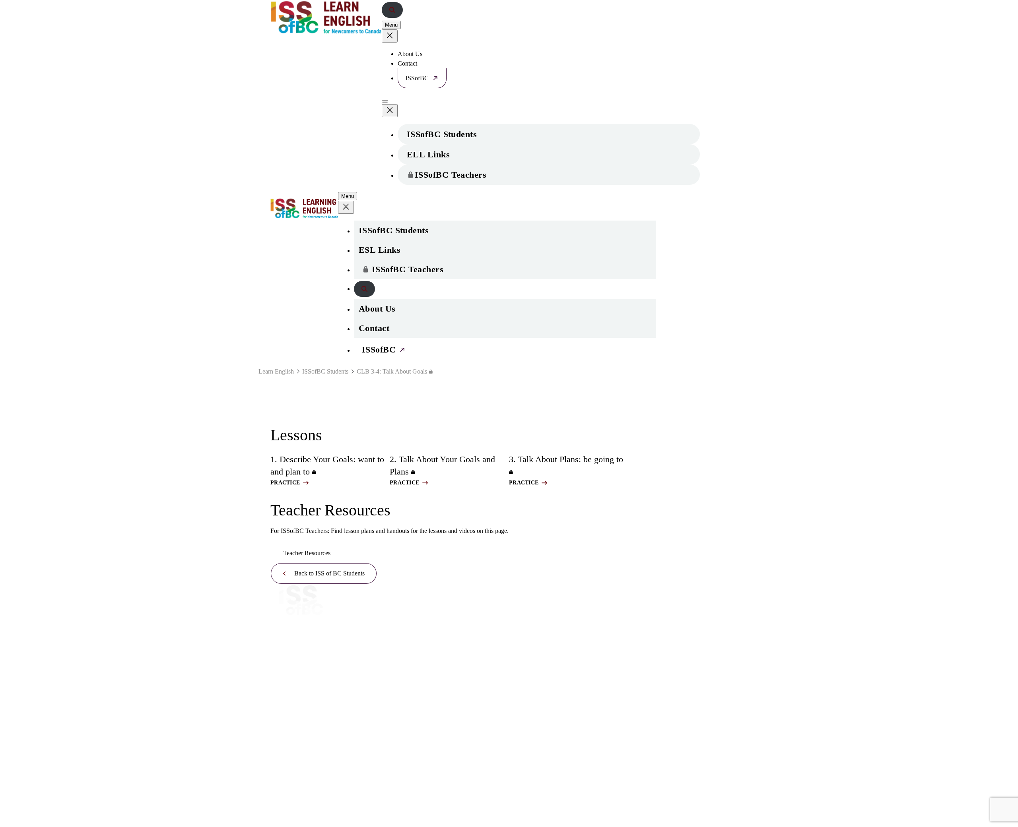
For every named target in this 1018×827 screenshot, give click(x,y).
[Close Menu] (390, 36)
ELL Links (428, 154)
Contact (407, 63)
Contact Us (526, 595)
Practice (285, 483)
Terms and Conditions (540, 676)
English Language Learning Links (437, 612)
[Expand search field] (392, 10)
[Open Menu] (385, 101)
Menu (391, 25)
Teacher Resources (306, 553)
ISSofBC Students (442, 134)
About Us (410, 53)
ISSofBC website (304, 624)
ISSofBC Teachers (450, 175)
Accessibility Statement (549, 694)
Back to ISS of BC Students (329, 573)
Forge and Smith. (323, 823)
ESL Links (379, 250)
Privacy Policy (530, 659)
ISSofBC (417, 78)
